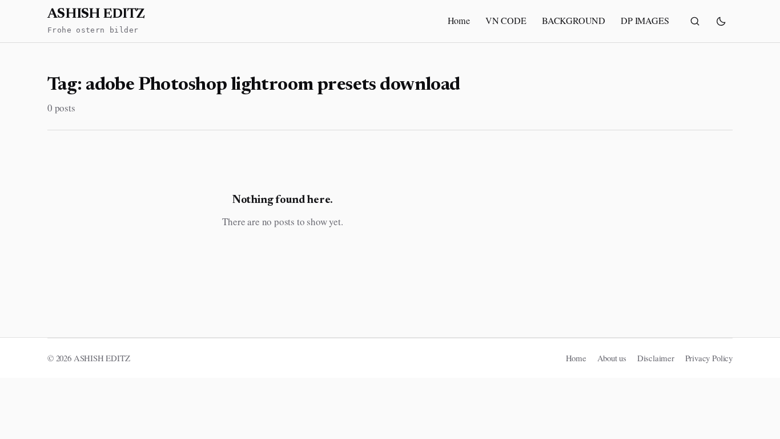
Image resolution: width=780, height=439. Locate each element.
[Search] (694, 21)
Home (459, 20)
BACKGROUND (573, 20)
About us (612, 358)
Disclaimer (655, 358)
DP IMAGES (645, 20)
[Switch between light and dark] (721, 21)
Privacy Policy (709, 358)
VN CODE (505, 20)
